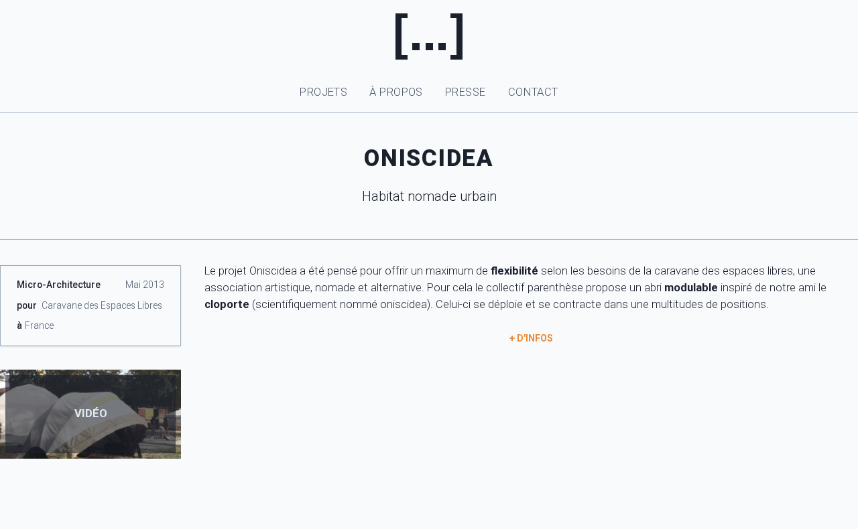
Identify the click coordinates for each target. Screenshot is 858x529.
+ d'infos (531, 338)
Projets (323, 92)
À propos (395, 92)
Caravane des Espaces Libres (102, 305)
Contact (533, 92)
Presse (465, 92)
